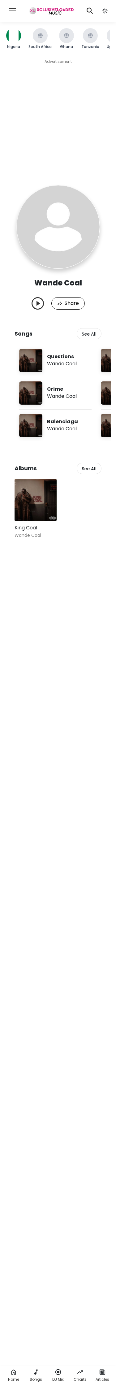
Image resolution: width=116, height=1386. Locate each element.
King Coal (26, 527)
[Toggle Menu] (12, 11)
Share (72, 303)
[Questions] (55, 360)
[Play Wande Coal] (38, 303)
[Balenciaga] (55, 425)
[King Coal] (36, 500)
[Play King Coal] (28, 507)
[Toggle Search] (89, 10)
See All (89, 334)
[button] (105, 11)
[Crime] (55, 393)
